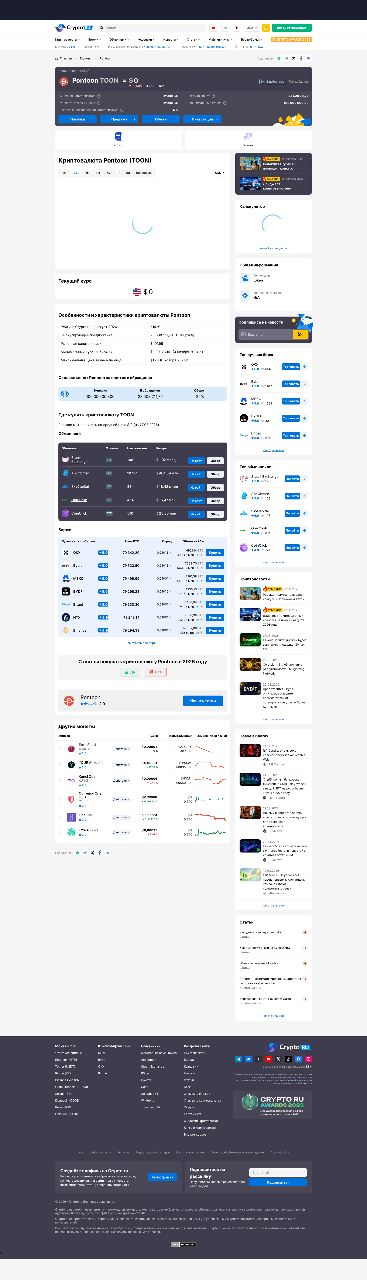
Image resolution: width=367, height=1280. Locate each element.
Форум (189, 1107)
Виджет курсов (195, 1134)
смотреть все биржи (142, 643)
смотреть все (273, 450)
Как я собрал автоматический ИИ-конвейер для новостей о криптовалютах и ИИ (285, 850)
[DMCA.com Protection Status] (183, 1244)
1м (87, 172)
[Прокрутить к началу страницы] (357, 1253)
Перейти (292, 479)
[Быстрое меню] (266, 28)
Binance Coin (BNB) (68, 1080)
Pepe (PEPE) (64, 1107)
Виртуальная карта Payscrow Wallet (265, 998)
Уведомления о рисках (190, 1152)
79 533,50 (131, 566)
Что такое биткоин (68, 1053)
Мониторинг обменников (159, 1053)
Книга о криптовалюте (200, 1127)
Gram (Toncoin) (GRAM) (71, 1087)
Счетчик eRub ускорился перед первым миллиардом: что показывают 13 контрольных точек (284, 881)
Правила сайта (280, 1152)
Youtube (213, 28)
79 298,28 (131, 592)
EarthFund (87, 745)
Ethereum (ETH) (66, 1059)
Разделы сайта (197, 1046)
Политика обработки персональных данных (237, 1152)
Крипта (146, 1080)
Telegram (225, 28)
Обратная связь (101, 1152)
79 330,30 (131, 605)
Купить (215, 552)
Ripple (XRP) (64, 1073)
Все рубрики (250, 39)
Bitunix (102, 1073)
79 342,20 (131, 553)
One (82, 815)
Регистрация (296, 28)
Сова (144, 1087)
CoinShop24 (149, 1093)
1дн (65, 172)
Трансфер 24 (150, 1107)
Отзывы (248, 145)
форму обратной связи (290, 1080)
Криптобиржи (110, 1046)
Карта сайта (192, 1114)
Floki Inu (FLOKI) (66, 1114)
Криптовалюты (66, 39)
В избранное (275, 81)
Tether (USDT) (65, 1066)
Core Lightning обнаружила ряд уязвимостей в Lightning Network (284, 669)
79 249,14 (131, 617)
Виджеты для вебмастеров (153, 1152)
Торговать (291, 366)
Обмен (161, 119)
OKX (76, 553)
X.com (294, 58)
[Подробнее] (87, 70)
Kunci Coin (87, 776)
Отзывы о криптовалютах (202, 1100)
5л (128, 172)
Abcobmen (148, 1059)
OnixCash (79, 500)
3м (98, 172)
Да (132, 672)
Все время (144, 172)
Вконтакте (308, 58)
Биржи (93, 39)
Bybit (77, 566)
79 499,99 (131, 579)
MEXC (78, 579)
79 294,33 (131, 630)
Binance (79, 630)
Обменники (118, 39)
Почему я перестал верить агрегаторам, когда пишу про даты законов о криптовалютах (284, 819)
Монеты (62, 1046)
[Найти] (101, 28)
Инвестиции (202, 119)
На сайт (196, 460)
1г (118, 172)
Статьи (192, 39)
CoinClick (79, 513)
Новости (169, 39)
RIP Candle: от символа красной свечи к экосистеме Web (284, 755)
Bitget (78, 605)
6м (108, 172)
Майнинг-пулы (219, 39)
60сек (145, 1073)
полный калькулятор (273, 248)
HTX (76, 617)
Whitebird (147, 1100)
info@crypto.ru (303, 1083)
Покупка (77, 119)
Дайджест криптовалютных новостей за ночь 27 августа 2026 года (280, 186)
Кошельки (144, 39)
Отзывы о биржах (197, 1093)
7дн (76, 172)
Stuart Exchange (79, 460)
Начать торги (203, 701)
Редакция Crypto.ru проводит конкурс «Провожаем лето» (279, 166)
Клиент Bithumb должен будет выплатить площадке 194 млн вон (284, 644)
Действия (120, 749)
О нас (81, 1152)
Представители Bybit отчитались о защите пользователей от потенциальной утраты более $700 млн (284, 698)
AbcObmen (80, 473)
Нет (158, 672)
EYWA (84, 830)
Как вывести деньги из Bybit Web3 (265, 947)
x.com (237, 28)
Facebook (301, 58)
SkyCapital (80, 487)
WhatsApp (279, 58)
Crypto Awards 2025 (293, 39)
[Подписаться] (300, 334)
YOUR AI (85, 762)
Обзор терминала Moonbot (259, 963)
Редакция (123, 1152)
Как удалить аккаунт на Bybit (261, 932)
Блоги (188, 1087)
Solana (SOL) (64, 1093)
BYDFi (78, 592)
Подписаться (278, 1182)
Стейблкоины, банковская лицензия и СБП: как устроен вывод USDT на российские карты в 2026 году (284, 786)
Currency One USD (90, 795)
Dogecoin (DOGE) (67, 1100)
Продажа (119, 119)
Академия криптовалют (201, 1121)
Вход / (281, 28)
